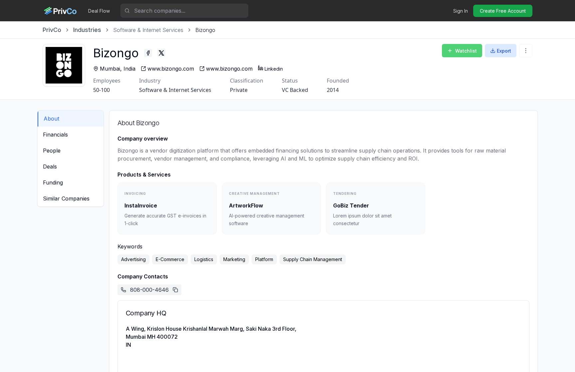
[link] (205, 30)
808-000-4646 (149, 289)
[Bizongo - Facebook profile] (148, 53)
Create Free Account (503, 11)
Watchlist (466, 51)
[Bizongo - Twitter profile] (161, 53)
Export (504, 51)
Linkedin (274, 69)
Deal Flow (99, 11)
